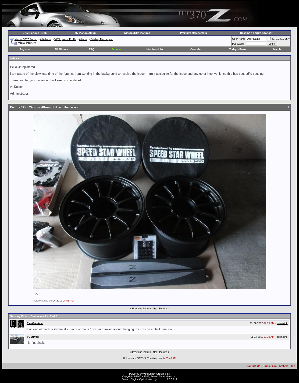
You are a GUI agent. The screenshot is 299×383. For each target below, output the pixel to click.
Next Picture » (161, 308)
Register (25, 49)
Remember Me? (280, 39)
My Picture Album (85, 33)
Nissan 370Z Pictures (137, 33)
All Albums (45, 39)
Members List (154, 49)
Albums (83, 39)
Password (238, 43)
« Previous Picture (140, 308)
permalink (282, 323)
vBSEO (161, 379)
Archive (283, 366)
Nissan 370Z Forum (25, 39)
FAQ (91, 49)
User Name (238, 38)
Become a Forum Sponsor (256, 33)
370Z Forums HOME (35, 33)
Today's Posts (237, 49)
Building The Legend (101, 39)
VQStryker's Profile (65, 39)
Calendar (195, 49)
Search (276, 49)
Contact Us (253, 366)
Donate (116, 49)
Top (293, 366)
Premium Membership (193, 33)
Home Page (270, 366)
